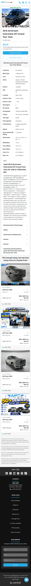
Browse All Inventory (15, 53)
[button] (20, 2)
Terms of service (15, 532)
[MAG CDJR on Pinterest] (21, 473)
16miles (26, 292)
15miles (26, 335)
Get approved (15, 518)
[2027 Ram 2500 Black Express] (15, 318)
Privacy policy (16, 527)
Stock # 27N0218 (6, 374)
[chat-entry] (26, 580)
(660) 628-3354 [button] (16, 489)
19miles (26, 378)
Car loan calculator (15, 523)
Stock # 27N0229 (6, 417)
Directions (15, 509)
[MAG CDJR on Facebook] (6, 473)
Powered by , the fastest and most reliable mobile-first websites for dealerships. (15, 577)
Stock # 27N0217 (6, 331)
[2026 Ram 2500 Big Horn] (15, 274)
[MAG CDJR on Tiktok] (25, 473)
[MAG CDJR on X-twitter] (10, 473)
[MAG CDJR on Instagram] (17, 473)
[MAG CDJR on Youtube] (14, 473)
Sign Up (15, 565)
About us (15, 505)
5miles (26, 422)
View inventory (15, 500)
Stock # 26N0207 (6, 287)
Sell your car (15, 514)
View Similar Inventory (15, 57)
